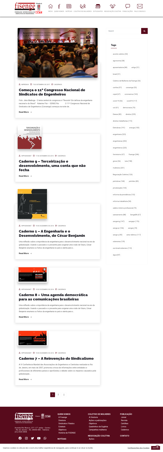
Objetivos (62, 430)
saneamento (119, 215)
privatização (120, 188)
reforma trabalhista (122, 201)
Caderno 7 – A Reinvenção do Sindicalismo (56, 358)
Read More (24, 112)
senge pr (118, 228)
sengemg (118, 221)
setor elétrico (133, 235)
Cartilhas (124, 423)
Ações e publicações (97, 420)
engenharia (119, 134)
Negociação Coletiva (123, 174)
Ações (91, 439)
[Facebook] (20, 438)
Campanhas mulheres (97, 430)
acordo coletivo (120, 54)
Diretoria (62, 420)
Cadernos (58, 84)
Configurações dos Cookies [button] (138, 448)
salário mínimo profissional (125, 208)
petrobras (119, 181)
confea (117, 87)
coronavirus (131, 94)
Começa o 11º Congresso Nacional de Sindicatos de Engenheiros (52, 92)
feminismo (119, 154)
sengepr (134, 221)
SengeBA (135, 215)
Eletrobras (119, 128)
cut (116, 108)
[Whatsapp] (45, 438)
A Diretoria (93, 417)
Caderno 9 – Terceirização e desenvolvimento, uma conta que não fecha (52, 165)
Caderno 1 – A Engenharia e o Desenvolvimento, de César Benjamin (52, 233)
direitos (131, 114)
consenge (131, 87)
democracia (129, 108)
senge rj (117, 235)
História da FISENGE (67, 433)
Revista (124, 420)
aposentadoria (120, 67)
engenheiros (120, 148)
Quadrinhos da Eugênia (98, 426)
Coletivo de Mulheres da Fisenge (127, 81)
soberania (119, 241)
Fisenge (134, 154)
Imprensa (25, 84)
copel (116, 94)
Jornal (123, 417)
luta (128, 161)
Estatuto (61, 426)
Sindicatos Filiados (66, 423)
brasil (116, 74)
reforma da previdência (124, 195)
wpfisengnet (26, 156)
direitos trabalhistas (122, 121)
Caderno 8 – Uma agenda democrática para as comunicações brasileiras (53, 297)
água (116, 255)
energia (134, 128)
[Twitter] (33, 438)
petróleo (134, 181)
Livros (123, 426)
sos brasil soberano (122, 248)
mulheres (118, 168)
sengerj (132, 228)
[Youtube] (39, 438)
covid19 (132, 101)
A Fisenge (62, 417)
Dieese (117, 114)
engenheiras (120, 141)
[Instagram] (26, 438)
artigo (135, 67)
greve (117, 161)
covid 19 (118, 101)
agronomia (119, 61)
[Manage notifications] (157, 447)
